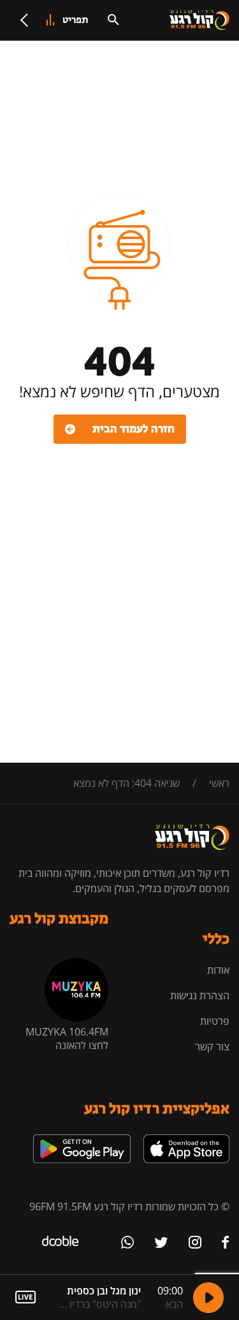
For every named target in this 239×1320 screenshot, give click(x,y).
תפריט (75, 20)
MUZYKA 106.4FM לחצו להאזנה (66, 1038)
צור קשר (212, 1046)
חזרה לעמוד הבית (133, 429)
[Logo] (199, 20)
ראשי (219, 783)
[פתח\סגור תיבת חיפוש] (113, 20)
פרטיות (214, 1021)
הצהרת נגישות (199, 995)
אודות (218, 970)
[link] (186, 1140)
